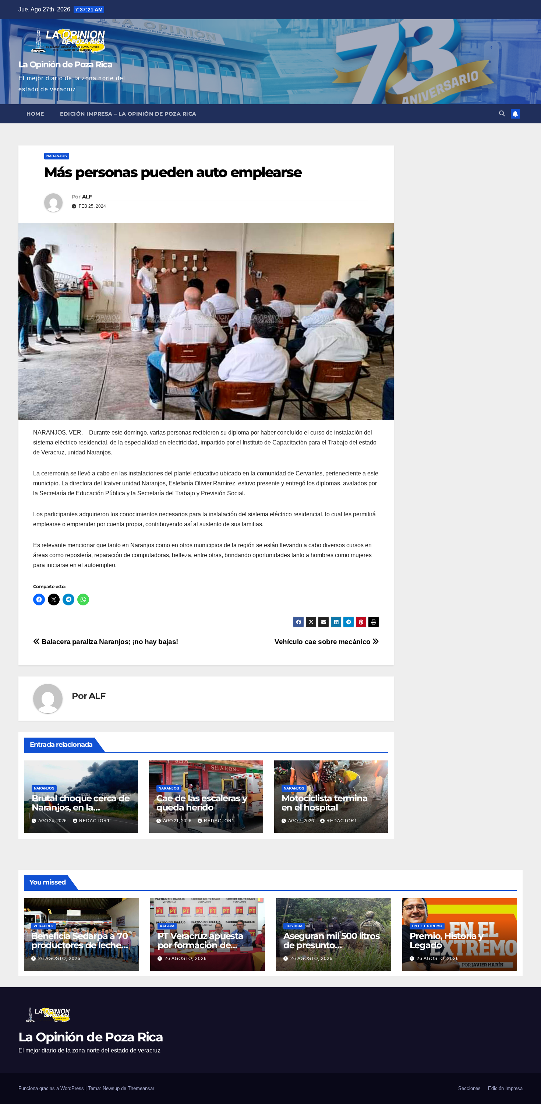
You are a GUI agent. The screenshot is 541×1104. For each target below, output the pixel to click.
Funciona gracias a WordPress (51, 1088)
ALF (87, 196)
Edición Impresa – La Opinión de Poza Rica (128, 113)
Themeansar (141, 1088)
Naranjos (56, 156)
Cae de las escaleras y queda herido (201, 803)
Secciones (469, 1088)
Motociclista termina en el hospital (325, 803)
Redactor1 (94, 820)
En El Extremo (427, 926)
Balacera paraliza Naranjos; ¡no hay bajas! (109, 642)
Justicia (294, 926)
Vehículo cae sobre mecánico (323, 642)
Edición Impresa (505, 1088)
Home (35, 113)
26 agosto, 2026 (59, 958)
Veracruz (43, 926)
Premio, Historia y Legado (446, 940)
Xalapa (167, 926)
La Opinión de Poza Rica (65, 64)
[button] (502, 113)
